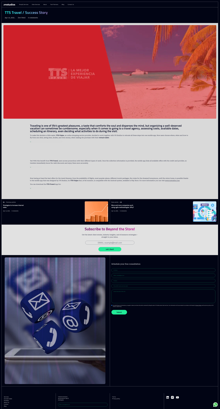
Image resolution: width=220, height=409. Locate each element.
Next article (114, 202)
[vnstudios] (9, 4)
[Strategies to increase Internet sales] (96, 213)
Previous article (11, 202)
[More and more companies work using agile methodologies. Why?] (204, 213)
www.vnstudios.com (172, 180)
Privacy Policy (198, 305)
